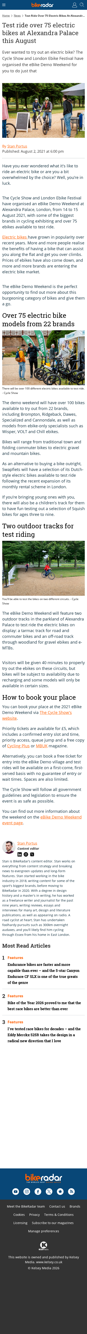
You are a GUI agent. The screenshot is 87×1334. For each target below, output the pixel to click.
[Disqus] (43, 1112)
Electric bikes (15, 237)
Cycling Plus (18, 745)
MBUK (42, 745)
